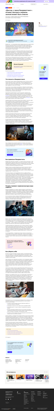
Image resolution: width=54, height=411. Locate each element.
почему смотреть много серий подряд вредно (15, 72)
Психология (25, 399)
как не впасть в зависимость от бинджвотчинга (15, 76)
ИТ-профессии (10, 244)
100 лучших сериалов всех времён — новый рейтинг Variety (14, 331)
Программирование (26, 393)
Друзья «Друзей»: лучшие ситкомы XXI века (13, 330)
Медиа (44, 391)
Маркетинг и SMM (10, 246)
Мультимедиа (26, 398)
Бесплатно (32, 399)
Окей (14, 408)
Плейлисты (39, 394)
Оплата (32, 408)
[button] (45, 372)
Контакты (32, 396)
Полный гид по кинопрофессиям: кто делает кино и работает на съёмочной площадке (48, 380)
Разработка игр (10, 247)
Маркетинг (25, 395)
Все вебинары (39, 393)
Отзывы (32, 395)
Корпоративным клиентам (45, 395)
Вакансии (32, 397)
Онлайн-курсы (33, 4)
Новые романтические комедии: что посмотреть (29, 380)
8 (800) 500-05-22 (9, 391)
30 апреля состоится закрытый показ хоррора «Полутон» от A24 (18, 361)
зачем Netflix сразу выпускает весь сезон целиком (15, 75)
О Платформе (33, 393)
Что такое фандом (19, 379)
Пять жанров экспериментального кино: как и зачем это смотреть (39, 380)
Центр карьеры (33, 394)
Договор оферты (26, 408)
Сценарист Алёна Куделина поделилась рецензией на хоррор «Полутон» (9, 361)
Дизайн (9, 245)
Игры (24, 397)
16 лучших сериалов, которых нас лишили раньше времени (10, 380)
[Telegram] (10, 399)
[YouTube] (8, 399)
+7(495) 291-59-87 (9, 394)
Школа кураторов (32, 398)
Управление (25, 396)
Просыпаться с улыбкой (18, 67)
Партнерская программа (45, 393)
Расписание (39, 395)
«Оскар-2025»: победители (27, 360)
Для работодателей (45, 397)
